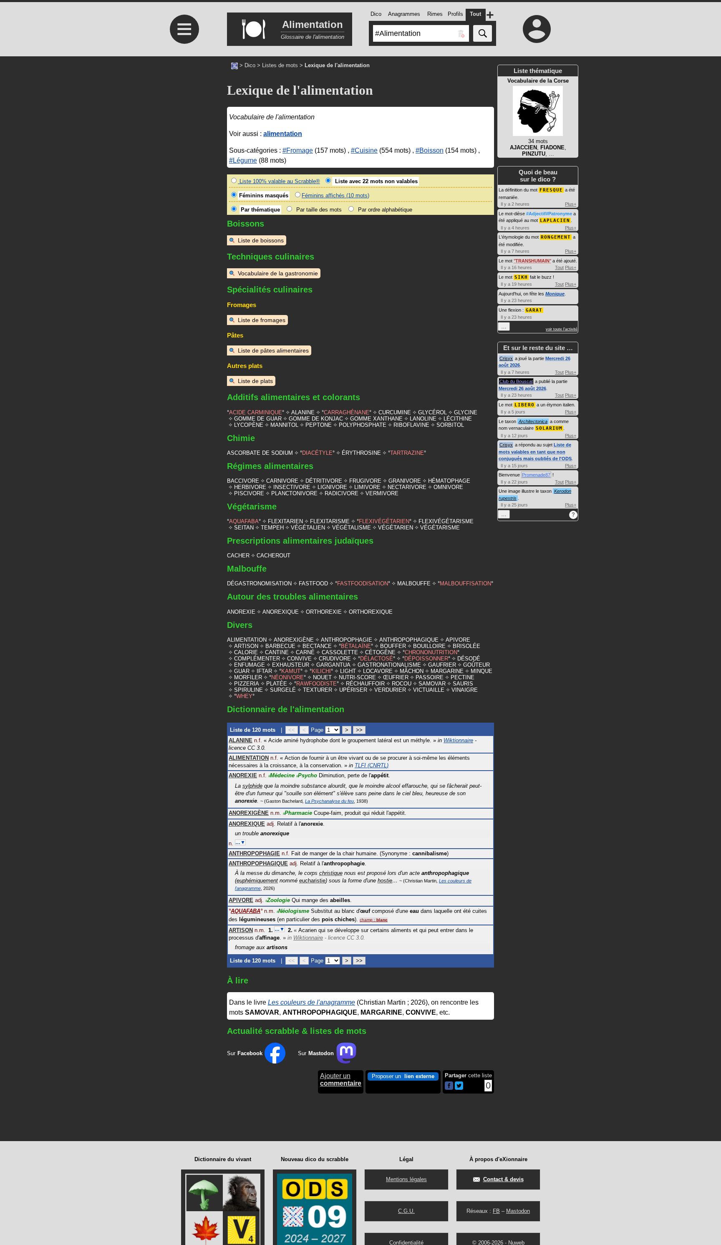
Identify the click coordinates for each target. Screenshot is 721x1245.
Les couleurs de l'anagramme (311, 1002)
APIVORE (458, 640)
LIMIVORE (367, 487)
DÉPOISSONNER (426, 658)
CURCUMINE (394, 412)
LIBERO (524, 405)
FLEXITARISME (330, 521)
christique (331, 873)
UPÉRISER (353, 690)
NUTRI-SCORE (357, 677)
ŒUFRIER (395, 677)
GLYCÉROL (432, 412)
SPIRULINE (248, 690)
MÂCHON (412, 671)
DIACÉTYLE (317, 453)
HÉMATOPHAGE (449, 481)
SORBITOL (450, 425)
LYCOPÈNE (248, 425)
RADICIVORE (341, 493)
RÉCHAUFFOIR (365, 683)
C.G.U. (406, 1211)
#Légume (243, 160)
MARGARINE (447, 671)
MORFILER (248, 677)
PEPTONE (318, 425)
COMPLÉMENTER (257, 658)
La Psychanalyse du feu (329, 801)
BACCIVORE (243, 481)
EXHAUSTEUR (290, 665)
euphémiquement (257, 880)
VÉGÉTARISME (440, 527)
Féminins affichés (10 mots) (335, 195)
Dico (250, 65)
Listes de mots (280, 65)
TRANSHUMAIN (532, 260)
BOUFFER (393, 646)
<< (291, 730)
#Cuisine (364, 150)
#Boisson (430, 150)
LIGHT (348, 671)
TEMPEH (272, 527)
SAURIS (463, 683)
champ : (374, 919)
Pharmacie (297, 813)
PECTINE (462, 677)
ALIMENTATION (247, 640)
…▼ (240, 842)
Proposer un (403, 1076)
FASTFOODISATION (362, 583)
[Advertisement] (183, 209)
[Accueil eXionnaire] (234, 65)
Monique (555, 293)
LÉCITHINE (458, 419)
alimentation (282, 133)
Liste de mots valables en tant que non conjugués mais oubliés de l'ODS (535, 451)
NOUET (322, 677)
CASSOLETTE (340, 652)
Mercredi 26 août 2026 (522, 388)
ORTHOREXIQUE (371, 612)
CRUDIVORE (335, 658)
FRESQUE (551, 190)
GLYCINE (465, 412)
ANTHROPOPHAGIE (346, 640)
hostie (385, 880)
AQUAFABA (244, 521)
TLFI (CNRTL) (371, 765)
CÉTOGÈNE (380, 652)
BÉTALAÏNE (356, 646)
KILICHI (321, 671)
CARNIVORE (282, 481)
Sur (244, 1053)
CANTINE (277, 652)
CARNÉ (305, 652)
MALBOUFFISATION (465, 583)
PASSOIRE (430, 677)
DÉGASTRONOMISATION (259, 583)
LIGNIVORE (332, 487)
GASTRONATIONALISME (389, 665)
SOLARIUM (549, 428)
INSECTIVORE (291, 487)
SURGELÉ (283, 690)
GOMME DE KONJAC (316, 419)
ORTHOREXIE (324, 612)
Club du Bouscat (516, 381)
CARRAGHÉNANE (346, 412)
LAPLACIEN (555, 220)
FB (496, 1211)
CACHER (238, 555)
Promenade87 (536, 474)
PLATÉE (276, 683)
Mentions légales (406, 1179)
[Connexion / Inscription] (537, 29)
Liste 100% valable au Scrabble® (279, 181)
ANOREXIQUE (280, 612)
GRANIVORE (404, 481)
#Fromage (297, 150)
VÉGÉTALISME (351, 527)
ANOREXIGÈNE (294, 640)
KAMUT (290, 671)
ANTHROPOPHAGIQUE (409, 640)
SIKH (521, 277)
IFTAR (264, 671)
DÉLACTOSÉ (376, 658)
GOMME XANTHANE (376, 419)
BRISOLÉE (466, 646)
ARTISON (246, 646)
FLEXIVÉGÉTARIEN (384, 521)
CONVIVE (299, 658)
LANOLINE (423, 419)
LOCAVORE (378, 671)
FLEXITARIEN (285, 521)
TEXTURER (317, 690)
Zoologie (277, 900)
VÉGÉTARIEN (395, 527)
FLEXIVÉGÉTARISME (446, 521)
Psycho (306, 775)
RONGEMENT (556, 237)
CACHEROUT (273, 555)
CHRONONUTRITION (431, 652)
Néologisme (293, 911)
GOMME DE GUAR (258, 419)
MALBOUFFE (414, 583)
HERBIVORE (250, 487)
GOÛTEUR (476, 665)
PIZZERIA (246, 683)
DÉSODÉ (468, 658)
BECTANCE (317, 646)
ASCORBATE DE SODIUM (260, 453)
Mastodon (518, 1211)
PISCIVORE (249, 493)
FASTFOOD (313, 583)
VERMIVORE (382, 493)
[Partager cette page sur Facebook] (449, 1086)
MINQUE (481, 671)
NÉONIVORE (287, 677)
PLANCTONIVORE (294, 493)
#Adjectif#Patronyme (549, 213)
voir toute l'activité (561, 329)
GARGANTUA (333, 665)
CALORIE (246, 652)
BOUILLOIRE (429, 646)
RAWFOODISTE (316, 683)
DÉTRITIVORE (323, 481)
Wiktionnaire (458, 740)
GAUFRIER (442, 665)
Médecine (281, 775)
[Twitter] (459, 1088)
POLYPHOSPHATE (362, 425)
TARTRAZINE (407, 453)
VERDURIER (390, 690)
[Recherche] (482, 33)
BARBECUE (280, 646)
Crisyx (506, 358)
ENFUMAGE (249, 665)
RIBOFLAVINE (411, 425)
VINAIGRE (464, 690)
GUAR (242, 671)
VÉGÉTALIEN (308, 527)
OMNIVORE (448, 487)
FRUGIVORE (365, 481)
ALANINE (303, 412)
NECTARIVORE (407, 487)
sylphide (252, 786)
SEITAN (244, 527)
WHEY (244, 696)
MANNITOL (284, 425)
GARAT (534, 310)
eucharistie (312, 880)
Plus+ (570, 204)
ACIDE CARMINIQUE (255, 412)
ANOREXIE (241, 612)
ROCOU (401, 683)
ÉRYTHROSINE (361, 453)
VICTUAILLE (428, 690)
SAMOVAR (432, 683)
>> (359, 730)
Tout (559, 267)
